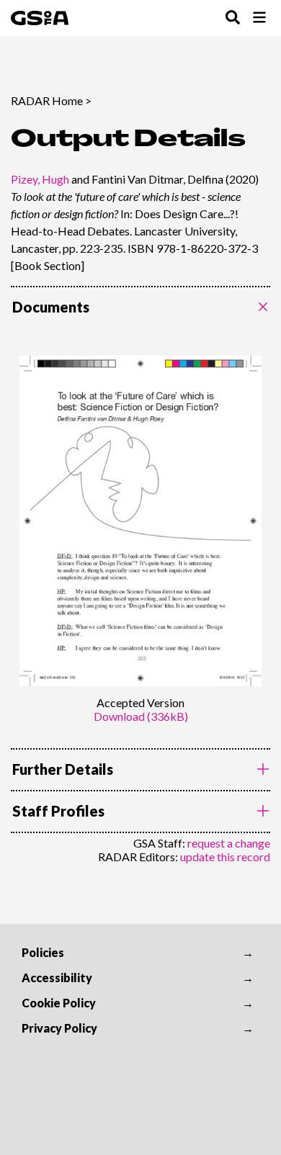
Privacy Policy (59, 1028)
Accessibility (57, 977)
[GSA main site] (39, 18)
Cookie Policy (59, 1003)
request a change (228, 843)
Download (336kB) (141, 716)
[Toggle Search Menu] (233, 18)
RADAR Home (47, 100)
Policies (43, 952)
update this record (225, 856)
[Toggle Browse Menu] (259, 18)
